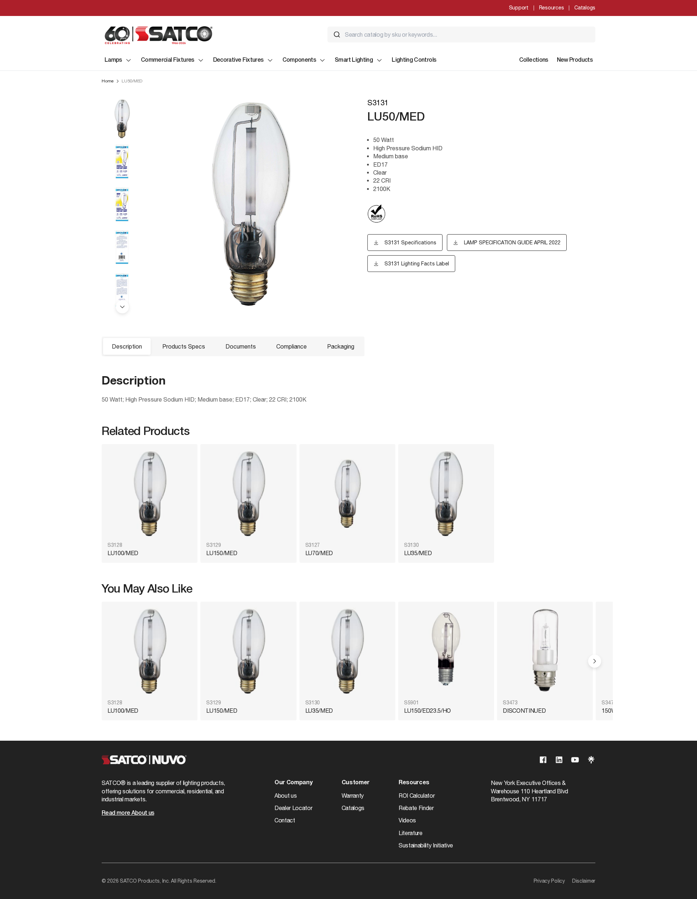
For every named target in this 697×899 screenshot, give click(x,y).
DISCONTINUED (524, 710)
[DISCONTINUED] (545, 651)
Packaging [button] (340, 346)
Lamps (113, 60)
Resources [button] (414, 782)
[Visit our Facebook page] (543, 759)
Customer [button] (356, 782)
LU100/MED (122, 553)
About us (285, 795)
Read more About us (128, 813)
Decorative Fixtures (238, 60)
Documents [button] (240, 346)
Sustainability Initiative (426, 845)
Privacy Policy (549, 881)
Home (108, 81)
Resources (551, 8)
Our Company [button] (293, 782)
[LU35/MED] (446, 493)
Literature (411, 833)
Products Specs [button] (183, 346)
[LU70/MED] (347, 493)
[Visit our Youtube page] (575, 759)
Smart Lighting (354, 60)
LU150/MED (221, 553)
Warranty (353, 795)
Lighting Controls (414, 60)
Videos (407, 820)
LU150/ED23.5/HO (427, 710)
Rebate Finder (416, 808)
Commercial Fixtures (167, 60)
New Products (574, 60)
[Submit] (336, 34)
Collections (533, 60)
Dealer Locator (293, 808)
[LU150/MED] (248, 493)
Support (519, 8)
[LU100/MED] (149, 493)
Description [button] (127, 346)
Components (299, 60)
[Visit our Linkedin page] (559, 759)
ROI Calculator (417, 795)
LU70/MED (319, 553)
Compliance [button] (291, 346)
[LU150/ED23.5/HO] (446, 651)
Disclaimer (583, 881)
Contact (284, 820)
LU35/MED (418, 553)
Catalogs (584, 8)
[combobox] (461, 34)
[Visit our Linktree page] (591, 759)
